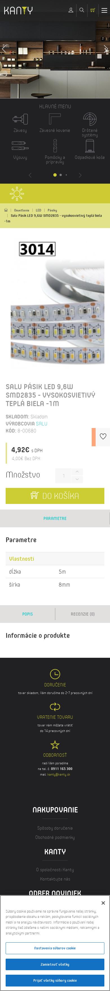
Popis (27, 614)
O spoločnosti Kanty (55, 869)
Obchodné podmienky (55, 837)
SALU (41, 423)
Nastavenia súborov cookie (55, 948)
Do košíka (59, 496)
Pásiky (52, 210)
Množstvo (23, 474)
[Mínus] (77, 479)
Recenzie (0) (83, 614)
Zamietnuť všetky (55, 964)
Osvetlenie (21, 210)
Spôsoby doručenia (55, 828)
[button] (106, 49)
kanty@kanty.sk (58, 774)
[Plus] (77, 472)
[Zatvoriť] (103, 903)
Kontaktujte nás (55, 878)
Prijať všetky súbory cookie (55, 980)
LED (38, 210)
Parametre (55, 518)
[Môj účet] (71, 10)
